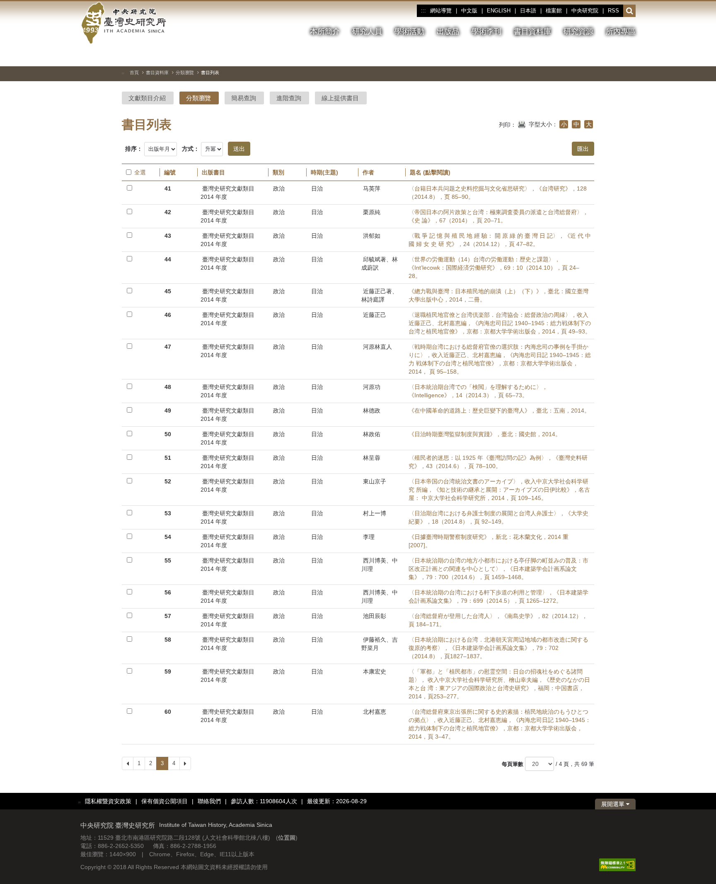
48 (167, 387)
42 (167, 212)
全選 (140, 172)
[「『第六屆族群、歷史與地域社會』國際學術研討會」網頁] (629, 56)
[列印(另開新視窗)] (521, 123)
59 (167, 671)
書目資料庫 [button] (532, 31)
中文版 (469, 10)
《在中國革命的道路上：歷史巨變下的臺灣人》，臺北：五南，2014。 (499, 410)
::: (423, 11)
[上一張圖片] (599, 55)
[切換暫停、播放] (584, 55)
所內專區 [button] (621, 31)
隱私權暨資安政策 (108, 801)
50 (167, 434)
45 (167, 291)
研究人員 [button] (367, 31)
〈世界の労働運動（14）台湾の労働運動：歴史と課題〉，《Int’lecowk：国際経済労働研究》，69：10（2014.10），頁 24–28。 (494, 267)
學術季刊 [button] (486, 31)
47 (167, 346)
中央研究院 (584, 10)
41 (167, 188)
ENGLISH (498, 10)
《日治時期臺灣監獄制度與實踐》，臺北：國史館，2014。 (485, 434)
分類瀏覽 (185, 72)
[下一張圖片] (614, 55)
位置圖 (286, 837)
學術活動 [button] (409, 31)
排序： (134, 148)
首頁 (134, 72)
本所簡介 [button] (325, 31)
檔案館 (554, 10)
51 (167, 457)
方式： (190, 148)
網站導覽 (441, 10)
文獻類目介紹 (147, 97)
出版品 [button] (448, 31)
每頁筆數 (512, 764)
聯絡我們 (209, 801)
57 (167, 616)
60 (167, 711)
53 (167, 513)
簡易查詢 (243, 97)
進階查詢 (288, 97)
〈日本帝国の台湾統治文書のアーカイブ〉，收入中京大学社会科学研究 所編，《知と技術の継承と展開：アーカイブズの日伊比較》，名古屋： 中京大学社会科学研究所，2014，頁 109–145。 (499, 489)
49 (167, 410)
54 (167, 537)
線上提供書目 (340, 97)
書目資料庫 (157, 72)
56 (167, 592)
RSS (613, 10)
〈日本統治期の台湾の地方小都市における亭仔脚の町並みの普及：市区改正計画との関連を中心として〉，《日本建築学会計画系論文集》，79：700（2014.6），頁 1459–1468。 (498, 568)
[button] (629, 11)
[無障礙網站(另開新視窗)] (617, 864)
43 (167, 235)
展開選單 (613, 804)
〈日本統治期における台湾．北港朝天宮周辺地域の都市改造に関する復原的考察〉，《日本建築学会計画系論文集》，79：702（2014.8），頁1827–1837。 (498, 647)
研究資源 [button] (578, 31)
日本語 (528, 10)
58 (167, 639)
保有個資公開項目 (164, 801)
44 (167, 259)
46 (167, 315)
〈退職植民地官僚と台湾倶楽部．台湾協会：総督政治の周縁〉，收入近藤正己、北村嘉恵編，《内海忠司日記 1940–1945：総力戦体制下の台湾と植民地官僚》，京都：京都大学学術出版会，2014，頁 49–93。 (500, 323)
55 (167, 560)
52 (167, 481)
